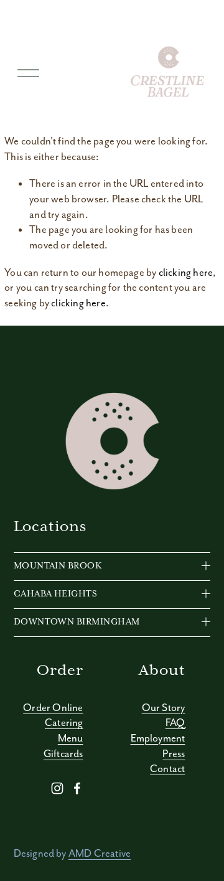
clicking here (186, 272)
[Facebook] (77, 788)
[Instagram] (57, 788)
